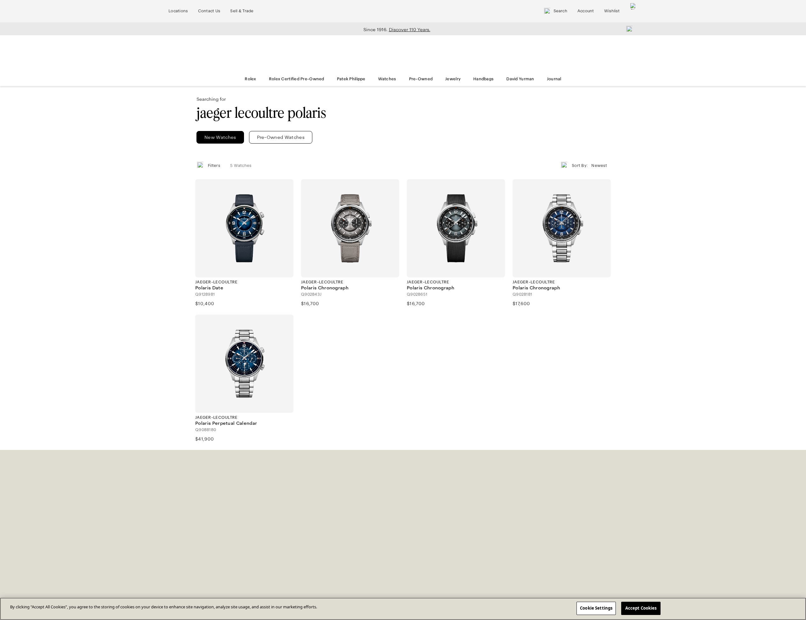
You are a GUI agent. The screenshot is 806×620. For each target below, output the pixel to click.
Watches (387, 79)
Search (560, 11)
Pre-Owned (421, 79)
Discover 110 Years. (409, 29)
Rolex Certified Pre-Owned (296, 79)
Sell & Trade (241, 11)
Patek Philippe (351, 79)
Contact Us (209, 11)
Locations (178, 11)
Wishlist (612, 11)
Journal (554, 79)
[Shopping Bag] (633, 11)
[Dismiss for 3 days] (627, 28)
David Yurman (520, 79)
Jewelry (453, 79)
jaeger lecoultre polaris (261, 113)
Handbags (483, 79)
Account (585, 11)
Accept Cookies (641, 608)
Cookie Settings (596, 608)
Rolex (250, 79)
